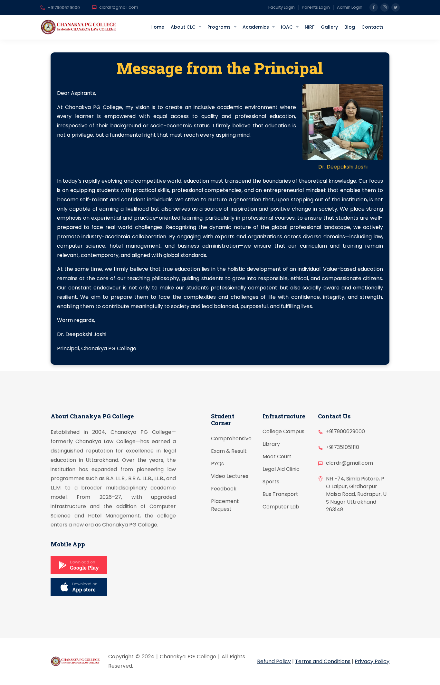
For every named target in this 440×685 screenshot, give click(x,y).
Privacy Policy (372, 661)
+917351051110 (342, 447)
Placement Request (225, 505)
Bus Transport (280, 494)
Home (157, 27)
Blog (349, 27)
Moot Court (277, 456)
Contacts (372, 27)
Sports (271, 481)
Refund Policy (274, 661)
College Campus (283, 431)
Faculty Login (281, 7)
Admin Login (349, 7)
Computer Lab (281, 506)
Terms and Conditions (322, 661)
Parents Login (316, 7)
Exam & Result (229, 451)
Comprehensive (231, 438)
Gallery (329, 27)
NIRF (309, 27)
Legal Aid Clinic (281, 469)
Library (271, 444)
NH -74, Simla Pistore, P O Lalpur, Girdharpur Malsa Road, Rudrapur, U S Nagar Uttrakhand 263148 (356, 494)
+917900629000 (64, 8)
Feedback (223, 488)
